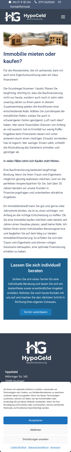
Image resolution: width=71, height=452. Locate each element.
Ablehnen (35, 429)
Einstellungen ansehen (35, 439)
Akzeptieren (35, 420)
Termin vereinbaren (35, 312)
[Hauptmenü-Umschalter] (63, 16)
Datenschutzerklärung (38, 447)
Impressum (55, 447)
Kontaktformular (20, 6)
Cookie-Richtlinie (19, 447)
